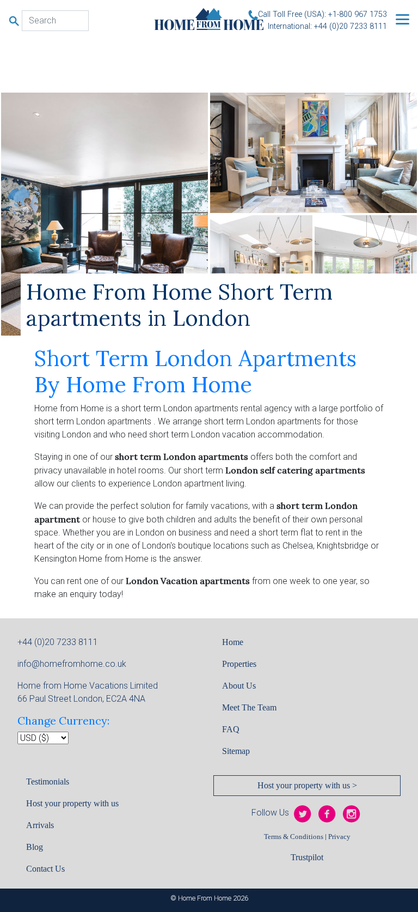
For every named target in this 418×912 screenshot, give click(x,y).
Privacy (339, 837)
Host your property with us (72, 803)
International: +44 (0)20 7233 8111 (327, 26)
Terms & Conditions (293, 837)
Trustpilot (307, 857)
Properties (239, 663)
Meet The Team (249, 707)
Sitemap (236, 751)
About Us (239, 685)
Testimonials (47, 781)
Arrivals (40, 825)
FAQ (230, 729)
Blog (34, 847)
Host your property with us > (307, 785)
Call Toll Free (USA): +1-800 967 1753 (322, 14)
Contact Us (45, 868)
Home (232, 642)
